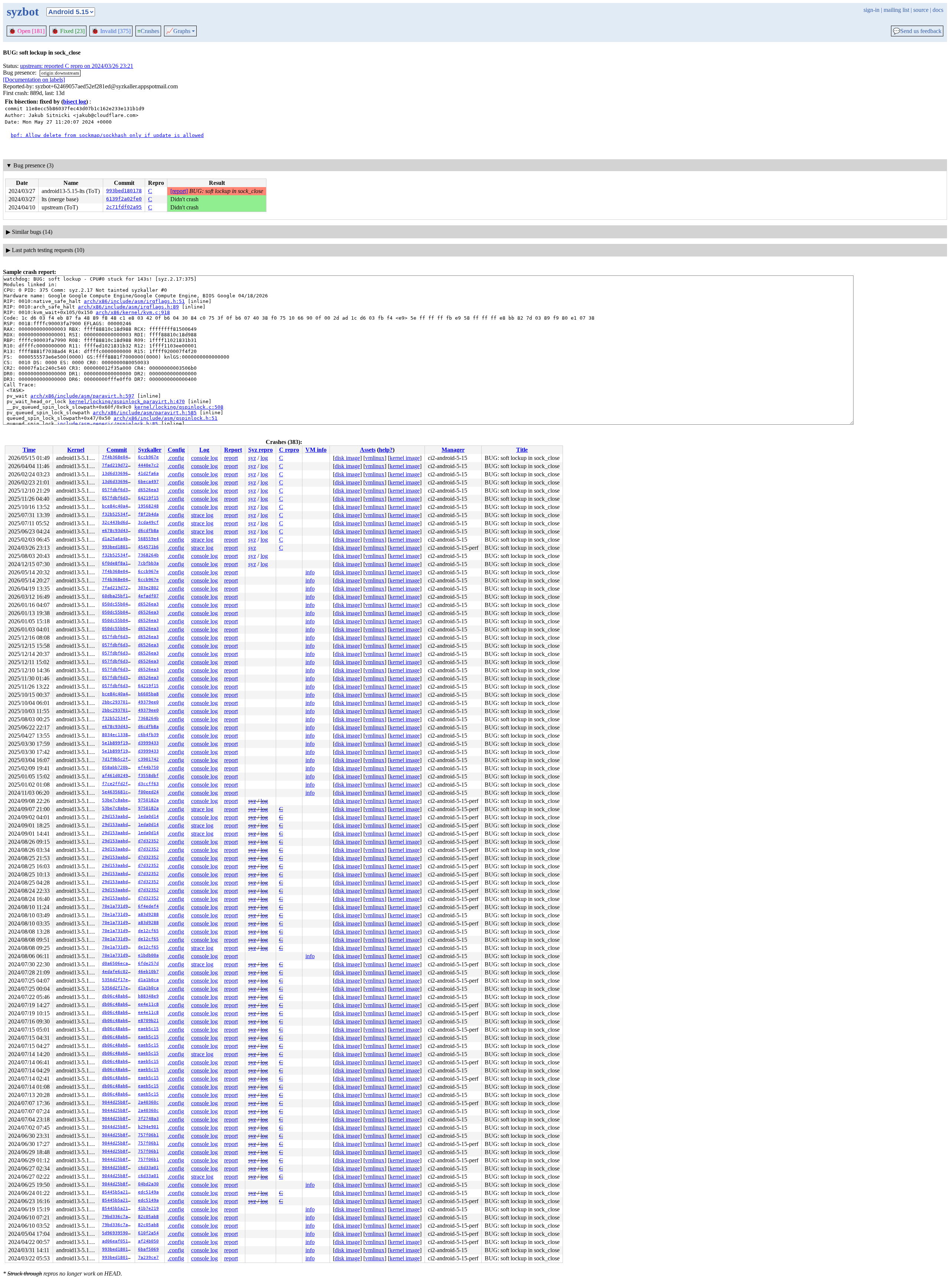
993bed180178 (124, 190)
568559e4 (148, 538)
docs (938, 10)
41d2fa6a (148, 473)
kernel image (405, 458)
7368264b (148, 555)
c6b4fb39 (148, 734)
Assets (368, 450)
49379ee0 (148, 702)
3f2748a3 (148, 1118)
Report (233, 450)
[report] (179, 191)
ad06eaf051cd (117, 1241)
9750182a (148, 800)
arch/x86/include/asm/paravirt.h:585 (145, 412)
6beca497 (148, 481)
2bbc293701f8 (117, 702)
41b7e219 (148, 1208)
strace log (202, 515)
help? (386, 450)
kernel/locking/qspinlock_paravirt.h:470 (127, 401)
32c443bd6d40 (117, 522)
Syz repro (260, 450)
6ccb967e (148, 457)
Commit (117, 450)
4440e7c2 (148, 465)
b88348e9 (148, 996)
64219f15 (148, 498)
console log (204, 458)
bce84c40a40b (117, 506)
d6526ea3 (148, 489)
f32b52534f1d (117, 514)
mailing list (896, 10)
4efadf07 (148, 596)
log (264, 458)
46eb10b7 (148, 971)
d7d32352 (148, 841)
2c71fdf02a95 (124, 207)
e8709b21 (148, 1020)
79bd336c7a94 (117, 1216)
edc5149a (148, 1192)
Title (522, 450)
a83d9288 (148, 914)
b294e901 (148, 1126)
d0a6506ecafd (117, 963)
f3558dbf (148, 775)
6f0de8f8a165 (117, 563)
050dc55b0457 (117, 604)
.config (176, 458)
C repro (289, 450)
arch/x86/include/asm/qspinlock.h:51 (165, 418)
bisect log (74, 101)
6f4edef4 (148, 906)
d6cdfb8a (148, 530)
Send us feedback (917, 31)
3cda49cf (148, 522)
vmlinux (374, 458)
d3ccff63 (148, 783)
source (920, 10)
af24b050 (148, 1241)
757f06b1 (148, 1135)
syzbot (23, 11)
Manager (453, 450)
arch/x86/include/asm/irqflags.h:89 (128, 307)
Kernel (75, 450)
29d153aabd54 (117, 816)
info (310, 572)
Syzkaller (149, 450)
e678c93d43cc (117, 530)
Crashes (148, 31)
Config (176, 450)
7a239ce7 (148, 1257)
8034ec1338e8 (117, 734)
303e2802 (148, 587)
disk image (347, 458)
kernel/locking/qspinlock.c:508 (178, 407)
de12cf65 (148, 930)
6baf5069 (148, 1249)
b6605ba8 (148, 694)
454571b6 (148, 547)
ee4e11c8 (148, 1004)
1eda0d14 (148, 816)
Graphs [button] (178, 31)
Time (29, 450)
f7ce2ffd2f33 (117, 783)
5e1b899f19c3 (117, 743)
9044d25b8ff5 (117, 1102)
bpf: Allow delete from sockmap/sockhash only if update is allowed (107, 135)
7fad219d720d (117, 465)
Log (204, 450)
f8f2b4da (148, 514)
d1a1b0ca (148, 979)
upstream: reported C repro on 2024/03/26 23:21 (76, 66)
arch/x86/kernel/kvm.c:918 (133, 312)
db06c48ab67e (117, 996)
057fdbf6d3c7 (117, 489)
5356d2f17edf (117, 979)
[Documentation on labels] (34, 79)
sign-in (871, 10)
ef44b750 (148, 767)
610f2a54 (148, 1233)
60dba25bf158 (117, 596)
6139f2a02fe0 (124, 199)
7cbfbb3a (148, 563)
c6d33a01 (148, 1167)
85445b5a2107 (117, 1192)
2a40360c (148, 1102)
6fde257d (148, 963)
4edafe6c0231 (117, 971)
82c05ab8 (148, 1216)
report (231, 458)
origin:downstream (60, 73)
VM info (316, 450)
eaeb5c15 (148, 1028)
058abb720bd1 (117, 767)
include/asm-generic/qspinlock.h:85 (107, 424)
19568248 (148, 506)
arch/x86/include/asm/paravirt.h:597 (82, 396)
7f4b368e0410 (117, 457)
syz (252, 458)
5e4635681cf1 (117, 792)
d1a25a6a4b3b (117, 538)
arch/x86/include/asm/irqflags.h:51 (134, 301)
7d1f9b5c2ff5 (117, 759)
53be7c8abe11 (117, 800)
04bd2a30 (148, 1184)
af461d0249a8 (117, 775)
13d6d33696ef (117, 473)
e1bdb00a (148, 955)
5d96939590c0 (117, 1233)
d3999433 (148, 743)
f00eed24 (148, 792)
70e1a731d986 (117, 906)
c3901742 (148, 759)
